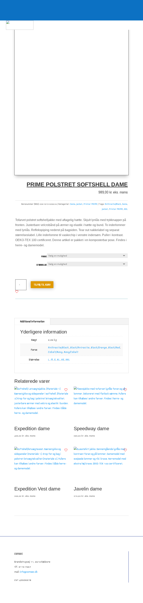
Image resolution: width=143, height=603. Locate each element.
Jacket (79, 204)
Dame (72, 204)
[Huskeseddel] (16, 291)
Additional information (32, 321)
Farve (44, 256)
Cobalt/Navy (55, 352)
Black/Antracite (80, 347)
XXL (126, 209)
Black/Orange (99, 347)
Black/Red (114, 347)
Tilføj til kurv (42, 284)
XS (62, 359)
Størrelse (41, 265)
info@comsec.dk (29, 571)
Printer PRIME (90, 204)
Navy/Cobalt (71, 352)
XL (58, 359)
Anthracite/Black (113, 204)
